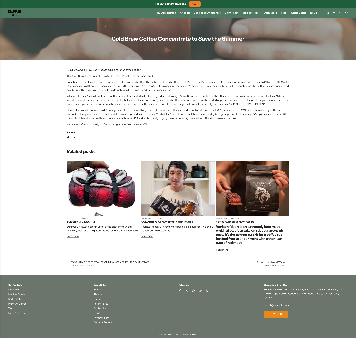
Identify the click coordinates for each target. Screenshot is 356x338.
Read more (73, 236)
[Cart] (346, 13)
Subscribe (276, 314)
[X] (187, 291)
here (123, 124)
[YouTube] (200, 291)
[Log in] (334, 13)
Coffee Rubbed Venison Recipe (235, 221)
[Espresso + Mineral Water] (288, 263)
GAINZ (142, 124)
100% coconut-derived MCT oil (232, 110)
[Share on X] (75, 138)
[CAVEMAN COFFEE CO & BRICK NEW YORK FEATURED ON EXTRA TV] (68, 263)
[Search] (328, 13)
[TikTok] (207, 291)
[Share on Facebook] (68, 138)
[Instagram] (193, 291)
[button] (70, 207)
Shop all (194, 4)
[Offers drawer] (340, 13)
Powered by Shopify (189, 334)
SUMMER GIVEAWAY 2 (81, 221)
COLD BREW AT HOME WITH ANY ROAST (167, 221)
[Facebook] (180, 291)
